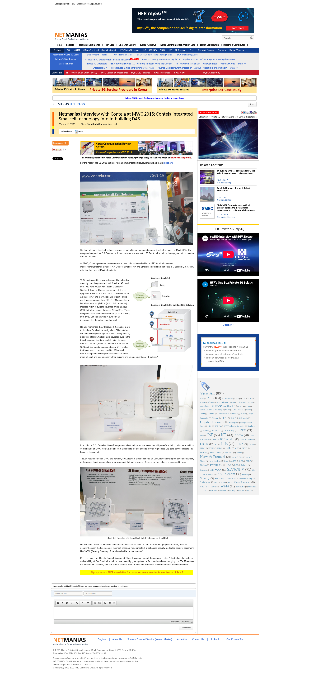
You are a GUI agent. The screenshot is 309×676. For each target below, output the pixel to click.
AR (243, 398)
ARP (250, 398)
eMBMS (213, 490)
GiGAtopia (243, 418)
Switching (205, 482)
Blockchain (204, 406)
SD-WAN (215, 469)
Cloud (202, 413)
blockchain (252, 486)
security (232, 490)
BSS (233, 402)
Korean (88, 4)
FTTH (224, 417)
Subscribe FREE (213, 343)
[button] (58, 603)
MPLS (244, 448)
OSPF (233, 461)
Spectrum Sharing (245, 478)
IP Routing (229, 430)
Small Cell (231, 478)
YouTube (240, 486)
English (80, 4)
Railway (244, 465)
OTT (241, 461)
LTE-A (239, 444)
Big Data (241, 402)
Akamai (211, 402)
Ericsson (215, 418)
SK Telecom (226, 473)
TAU (215, 482)
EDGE (243, 413)
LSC (215, 444)
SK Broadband (208, 474)
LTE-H (202, 448)
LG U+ (204, 444)
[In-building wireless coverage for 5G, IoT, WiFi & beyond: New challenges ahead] (207, 171)
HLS (209, 426)
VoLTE (203, 486)
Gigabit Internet (211, 422)
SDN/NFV (235, 469)
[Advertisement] (228, 521)
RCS (236, 465)
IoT (210, 434)
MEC (237, 448)
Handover (251, 426)
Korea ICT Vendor (246, 439)
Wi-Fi (224, 486)
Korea (238, 434)
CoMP (211, 413)
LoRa (228, 447)
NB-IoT (229, 452)
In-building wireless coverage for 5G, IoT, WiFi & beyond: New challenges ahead (236, 172)
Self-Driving (220, 478)
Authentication (222, 402)
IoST (202, 435)
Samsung (245, 474)
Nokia (226, 461)
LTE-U (219, 448)
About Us (97, 4)
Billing (250, 402)
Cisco (248, 409)
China (227, 409)
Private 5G (216, 465)
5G (209, 397)
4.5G (202, 398)
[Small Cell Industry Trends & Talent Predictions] (207, 188)
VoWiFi (214, 486)
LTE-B (251, 444)
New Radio (214, 460)
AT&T (202, 402)
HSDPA (218, 426)
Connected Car (223, 413)
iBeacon (223, 490)
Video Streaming (242, 482)
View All (207, 393)
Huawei (206, 430)
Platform (203, 465)
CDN (240, 406)
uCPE (249, 490)
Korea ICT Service (223, 439)
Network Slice (237, 457)
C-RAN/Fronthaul (222, 406)
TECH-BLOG (77, 104)
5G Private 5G (227, 398)
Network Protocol (212, 456)
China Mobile (238, 409)
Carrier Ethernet (206, 409)
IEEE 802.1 (216, 430)
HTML (81, 131)
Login (57, 4)
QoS (229, 465)
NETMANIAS (60, 104)
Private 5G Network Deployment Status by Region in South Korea (154, 98)
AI (237, 398)
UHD (222, 482)
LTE (224, 443)
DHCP (235, 413)
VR (229, 482)
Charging (218, 409)
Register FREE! (68, 4)
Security (205, 478)
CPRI (247, 406)
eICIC (205, 490)
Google (233, 422)
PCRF (248, 461)
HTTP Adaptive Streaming (234, 426)
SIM (253, 469)
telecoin (241, 490)
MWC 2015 (215, 452)
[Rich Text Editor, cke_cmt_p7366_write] (123, 613)
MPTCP (203, 452)
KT (223, 434)
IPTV (242, 430)
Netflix (239, 452)
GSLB (233, 418)
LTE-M (211, 448)
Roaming (203, 469)
